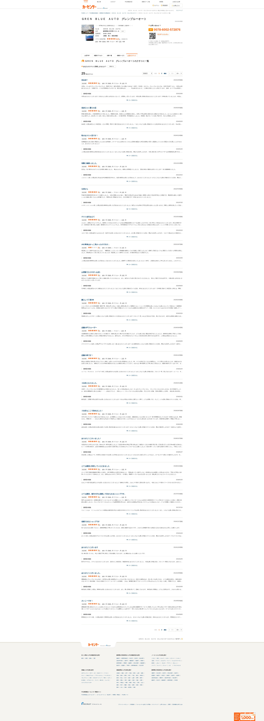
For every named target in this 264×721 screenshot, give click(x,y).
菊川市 (118, 665)
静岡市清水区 (124, 658)
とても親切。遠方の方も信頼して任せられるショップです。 (103, 494)
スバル (177, 658)
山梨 (133, 677)
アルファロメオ (177, 665)
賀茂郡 (123, 665)
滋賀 (129, 680)
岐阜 (82, 658)
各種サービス (120, 55)
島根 (130, 682)
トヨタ (153, 658)
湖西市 (153, 673)
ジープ (153, 665)
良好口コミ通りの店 (88, 108)
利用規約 (132, 704)
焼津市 (177, 675)
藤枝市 (118, 658)
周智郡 (125, 663)
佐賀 (137, 684)
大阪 (137, 680)
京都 (133, 680)
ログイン (156, 5)
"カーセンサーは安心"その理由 (143, 704)
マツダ (157, 660)
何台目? (84, 80)
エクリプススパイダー (86, 682)
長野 (137, 677)
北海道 (118, 673)
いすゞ (170, 665)
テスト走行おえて (88, 217)
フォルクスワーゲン (176, 660)
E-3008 (83, 680)
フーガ (105, 673)
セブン (109, 677)
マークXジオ (107, 675)
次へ (178, 73)
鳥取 (126, 682)
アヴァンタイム (99, 675)
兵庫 (141, 680)
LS (94, 673)
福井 (129, 677)
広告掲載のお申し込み (177, 704)
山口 (142, 682)
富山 (121, 677)
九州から (84, 189)
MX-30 (101, 680)
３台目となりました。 (89, 383)
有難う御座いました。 (89, 163)
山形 (138, 673)
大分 (121, 687)
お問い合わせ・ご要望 (165, 704)
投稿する (112, 66)
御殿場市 (132, 660)
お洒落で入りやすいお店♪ (90, 272)
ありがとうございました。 (91, 573)
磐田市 (161, 677)
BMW (153, 663)
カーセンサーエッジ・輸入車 (103, 694)
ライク (96, 680)
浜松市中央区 (120, 660)
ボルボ (163, 663)
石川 (125, 677)
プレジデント (84, 677)
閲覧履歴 (165, 5)
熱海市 (137, 660)
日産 (158, 658)
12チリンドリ (84, 673)
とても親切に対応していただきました (95, 466)
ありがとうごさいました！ (91, 438)
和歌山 (122, 682)
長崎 (141, 684)
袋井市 (126, 660)
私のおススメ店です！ (89, 135)
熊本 (118, 687)
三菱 (153, 660)
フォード (159, 665)
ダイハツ (172, 658)
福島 (142, 673)
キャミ (83, 675)
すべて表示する (132, 100)
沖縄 (134, 687)
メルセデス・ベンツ (165, 660)
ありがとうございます (89, 547)
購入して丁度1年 (87, 300)
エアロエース (90, 680)
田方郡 (176, 680)
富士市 (131, 658)
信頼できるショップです (90, 521)
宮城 (130, 673)
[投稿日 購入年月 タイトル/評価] (147, 73)
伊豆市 (163, 675)
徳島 (118, 684)
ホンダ (162, 658)
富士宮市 (141, 665)
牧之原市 (141, 658)
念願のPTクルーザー (89, 327)
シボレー (158, 663)
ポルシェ (175, 663)
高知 (129, 684)
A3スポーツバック (97, 677)
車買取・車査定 (116, 694)
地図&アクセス (98, 55)
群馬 (125, 675)
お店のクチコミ (132, 55)
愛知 (90, 658)
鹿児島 (129, 687)
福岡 (133, 684)
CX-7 (91, 673)
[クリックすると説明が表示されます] (160, 25)
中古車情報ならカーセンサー (88, 694)
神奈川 (141, 675)
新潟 (118, 677)
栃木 (121, 675)
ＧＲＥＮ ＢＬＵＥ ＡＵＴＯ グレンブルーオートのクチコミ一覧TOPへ (160, 639)
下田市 (128, 665)
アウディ (169, 663)
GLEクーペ (99, 673)
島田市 (158, 675)
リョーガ (107, 680)
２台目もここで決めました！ (92, 411)
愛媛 (125, 684)
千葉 (133, 675)
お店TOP (87, 55)
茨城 (118, 675)
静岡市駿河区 (134, 665)
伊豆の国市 (136, 663)
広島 (138, 682)
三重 (94, 658)
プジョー (165, 665)
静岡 (86, 658)
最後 (165, 73)
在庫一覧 (109, 55)
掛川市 (136, 658)
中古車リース (125, 694)
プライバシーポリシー (123, 704)
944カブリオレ (89, 675)
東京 (137, 675)
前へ (172, 73)
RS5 (105, 677)
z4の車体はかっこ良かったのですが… (95, 244)
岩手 (126, 673)
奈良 (118, 682)
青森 (122, 673)
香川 (121, 684)
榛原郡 (130, 663)
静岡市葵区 (119, 663)
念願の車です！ (87, 355)
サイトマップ (179, 10)
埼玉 (129, 675)
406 (90, 677)
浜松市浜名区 (155, 677)
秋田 (134, 673)
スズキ (167, 658)
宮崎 (125, 687)
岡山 (134, 682)
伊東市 (142, 660)
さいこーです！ (87, 601)
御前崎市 (142, 663)
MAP (123, 31)
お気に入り (176, 5)
